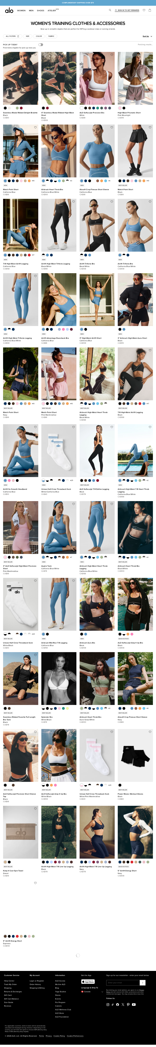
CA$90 (6, 118)
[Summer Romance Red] (21, 108)
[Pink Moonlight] (119, 108)
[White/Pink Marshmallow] (81, 785)
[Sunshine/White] (67, 708)
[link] (128, 10)
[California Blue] (5, 180)
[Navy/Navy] (119, 936)
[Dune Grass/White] (63, 180)
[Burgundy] (71, 329)
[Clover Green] (101, 108)
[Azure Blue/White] (59, 180)
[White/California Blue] (43, 480)
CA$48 (6, 876)
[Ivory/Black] (51, 708)
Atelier (52, 10)
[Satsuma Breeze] (29, 180)
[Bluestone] (109, 108)
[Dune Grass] (17, 108)
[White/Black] (55, 180)
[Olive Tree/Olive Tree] (135, 936)
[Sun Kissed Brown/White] (63, 557)
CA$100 (44, 194)
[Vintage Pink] (13, 480)
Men (31, 10)
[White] (13, 108)
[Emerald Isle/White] (63, 708)
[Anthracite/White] (67, 180)
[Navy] (93, 108)
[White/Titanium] (55, 480)
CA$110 (121, 343)
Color (39, 36)
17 (33, 255)
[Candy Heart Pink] (67, 936)
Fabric (51, 36)
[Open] (151, 36)
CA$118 (121, 118)
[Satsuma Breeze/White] (67, 557)
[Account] (116, 10)
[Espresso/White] (59, 480)
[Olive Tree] (13, 557)
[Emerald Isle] (97, 108)
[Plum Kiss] (105, 108)
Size (27, 36)
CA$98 (6, 801)
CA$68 (121, 799)
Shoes (40, 10)
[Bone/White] (67, 480)
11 (110, 1006)
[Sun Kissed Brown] (97, 180)
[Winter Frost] (59, 329)
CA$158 (44, 648)
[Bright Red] (29, 255)
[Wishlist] (144, 10)
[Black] (5, 108)
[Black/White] (47, 180)
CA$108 (44, 120)
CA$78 (44, 571)
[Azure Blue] (105, 180)
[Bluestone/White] (139, 936)
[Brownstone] (71, 862)
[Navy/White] (51, 180)
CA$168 (6, 269)
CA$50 (6, 494)
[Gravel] (25, 180)
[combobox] (139, 36)
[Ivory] (9, 108)
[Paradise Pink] (63, 329)
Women (21, 10)
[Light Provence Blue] (67, 329)
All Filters (11, 36)
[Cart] (150, 10)
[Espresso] (89, 108)
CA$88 (82, 118)
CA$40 (44, 494)
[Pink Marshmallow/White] (59, 708)
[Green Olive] (17, 557)
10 (33, 181)
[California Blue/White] (43, 180)
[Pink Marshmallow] (21, 180)
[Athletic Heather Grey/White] (29, 634)
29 (72, 480)
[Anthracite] (25, 255)
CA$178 (83, 494)
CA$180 (44, 269)
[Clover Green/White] (131, 936)
